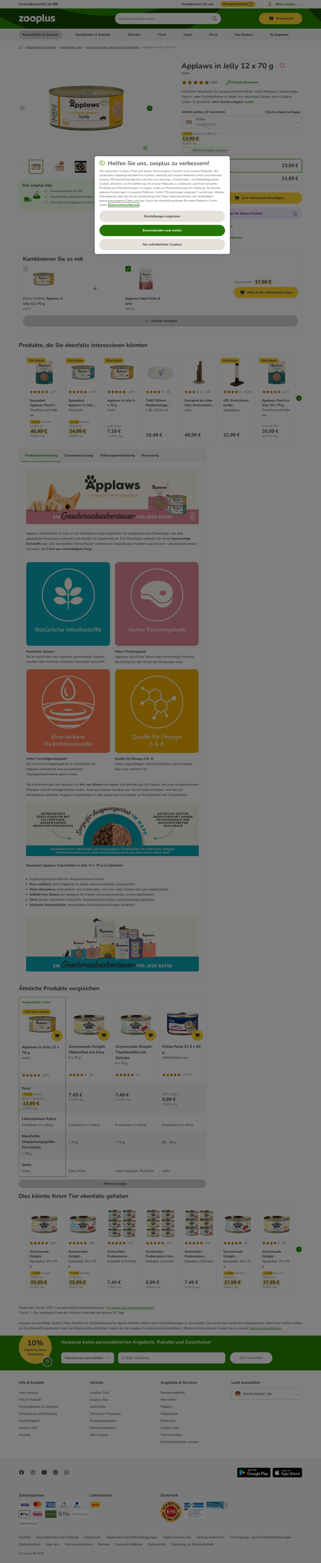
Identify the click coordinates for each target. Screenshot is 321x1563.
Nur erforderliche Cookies (162, 244)
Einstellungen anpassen (162, 216)
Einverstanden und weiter (162, 230)
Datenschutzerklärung (124, 205)
